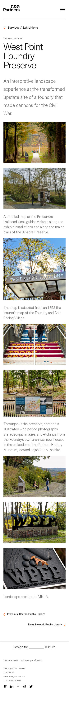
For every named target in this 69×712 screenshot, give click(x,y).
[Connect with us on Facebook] (18, 686)
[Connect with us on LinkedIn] (12, 686)
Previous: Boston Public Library (26, 614)
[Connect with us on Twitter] (31, 686)
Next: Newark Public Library (45, 624)
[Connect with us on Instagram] (24, 686)
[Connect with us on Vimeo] (5, 686)
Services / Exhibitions (22, 27)
